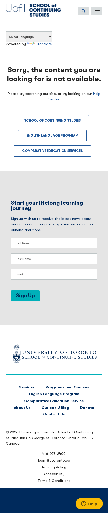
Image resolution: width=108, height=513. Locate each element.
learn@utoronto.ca (54, 460)
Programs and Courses (67, 387)
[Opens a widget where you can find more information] (89, 504)
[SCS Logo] (54, 362)
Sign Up (25, 296)
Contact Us (54, 414)
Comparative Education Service (54, 401)
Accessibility (54, 474)
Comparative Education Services (52, 151)
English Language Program (52, 135)
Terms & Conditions (54, 481)
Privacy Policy (54, 467)
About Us (22, 408)
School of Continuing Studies (52, 120)
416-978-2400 (54, 454)
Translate (44, 44)
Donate (87, 408)
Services (27, 387)
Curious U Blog (55, 408)
